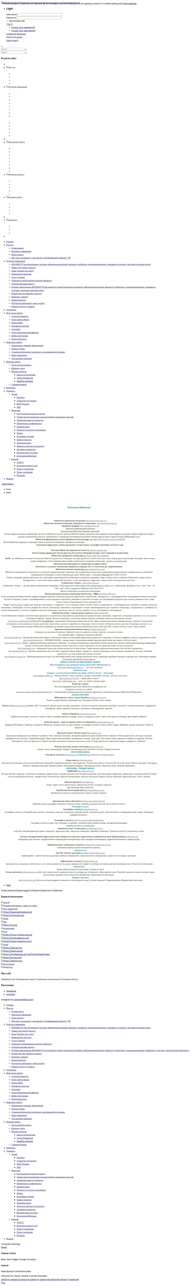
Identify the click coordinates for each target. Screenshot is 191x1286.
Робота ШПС (17, 155)
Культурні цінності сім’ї (27, 1225)
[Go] (26, 49)
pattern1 (5, 1279)
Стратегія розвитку (19, 148)
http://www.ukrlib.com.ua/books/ (96, 556)
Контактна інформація (21, 77)
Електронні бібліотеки (27, 1216)
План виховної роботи (21, 203)
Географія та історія (25, 1196)
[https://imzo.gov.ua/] (12, 915)
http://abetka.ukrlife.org (43, 676)
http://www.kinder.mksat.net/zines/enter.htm (34, 692)
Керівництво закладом (21, 103)
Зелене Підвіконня (25, 1138)
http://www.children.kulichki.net (70, 667)
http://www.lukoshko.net (33, 640)
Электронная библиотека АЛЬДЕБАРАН (25, 621)
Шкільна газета (18, 207)
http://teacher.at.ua (95, 747)
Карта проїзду (17, 80)
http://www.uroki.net (85, 771)
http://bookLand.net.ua (17, 651)
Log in (9, 24)
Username (11, 14)
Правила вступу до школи (23, 135)
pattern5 (44, 1279)
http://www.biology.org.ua (94, 790)
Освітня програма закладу (23, 112)
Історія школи (17, 73)
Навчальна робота (14, 177)
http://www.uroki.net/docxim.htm (92, 801)
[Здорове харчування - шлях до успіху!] (19, 905)
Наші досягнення (19, 190)
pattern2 (14, 1279)
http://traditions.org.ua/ (89, 526)
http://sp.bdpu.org (86, 782)
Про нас (9, 70)
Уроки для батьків (25, 1232)
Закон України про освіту (22, 99)
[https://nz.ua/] (9, 925)
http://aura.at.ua (70, 755)
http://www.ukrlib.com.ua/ (96, 521)
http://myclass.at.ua (84, 760)
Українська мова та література (30, 1180)
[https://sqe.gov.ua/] (11, 947)
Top (3, 1282)
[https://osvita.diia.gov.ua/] (15, 938)
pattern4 (34, 1279)
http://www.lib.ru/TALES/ (69, 678)
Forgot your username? (23, 30)
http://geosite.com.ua (88, 809)
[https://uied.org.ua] (11, 960)
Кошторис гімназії (19, 125)
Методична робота (14, 145)
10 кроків (21, 1235)
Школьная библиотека (116, 561)
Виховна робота (13, 200)
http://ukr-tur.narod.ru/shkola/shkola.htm (87, 820)
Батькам (15, 233)
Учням (14, 226)
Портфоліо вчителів (20, 158)
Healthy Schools (25, 1141)
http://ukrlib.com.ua (12, 643)
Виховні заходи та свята (27, 1212)
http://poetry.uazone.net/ (96, 550)
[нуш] (4, 931)
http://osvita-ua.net (19, 706)
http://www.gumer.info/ (99, 613)
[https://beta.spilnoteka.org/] (16, 912)
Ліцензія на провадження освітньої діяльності (31, 109)
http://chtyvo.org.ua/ (91, 583)
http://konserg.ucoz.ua (29, 872)
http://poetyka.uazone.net (15, 657)
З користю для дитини (26, 1160)
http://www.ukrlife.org (13, 637)
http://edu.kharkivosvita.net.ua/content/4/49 (107, 539)
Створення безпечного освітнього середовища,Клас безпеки (38, 187)
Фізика (20, 1193)
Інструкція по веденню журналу (31, 1173)
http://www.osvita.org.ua (104, 722)
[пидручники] (7, 964)
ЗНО (19, 1167)
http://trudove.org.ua (26, 880)
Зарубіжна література (26, 1209)
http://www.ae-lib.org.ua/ (107, 523)
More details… (130, 3)
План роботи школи (20, 151)
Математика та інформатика (29, 1183)
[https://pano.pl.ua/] (12, 951)
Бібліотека (10, 216)
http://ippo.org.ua (131, 837)
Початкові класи (24, 1203)
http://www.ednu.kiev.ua (86, 714)
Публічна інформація (15, 90)
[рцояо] (4, 918)
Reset (4, 1247)
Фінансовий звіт (18, 129)
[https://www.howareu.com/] (16, 941)
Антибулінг (11, 138)
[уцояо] (4, 944)
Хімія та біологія (24, 1199)
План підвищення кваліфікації (24, 164)
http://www (57, 681)
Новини (9, 236)
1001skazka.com (69, 681)
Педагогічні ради (19, 171)
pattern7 (64, 1279)
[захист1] (5, 902)
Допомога (10, 223)
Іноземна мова (23, 1186)
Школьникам (16, 605)
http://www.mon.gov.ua (96, 697)
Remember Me (17, 20)
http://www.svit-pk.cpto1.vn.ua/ (92, 853)
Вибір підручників (19, 168)
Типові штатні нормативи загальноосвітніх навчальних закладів (45, 1177)
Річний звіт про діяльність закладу (26, 122)
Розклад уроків (18, 184)
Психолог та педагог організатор (31, 1190)
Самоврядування (18, 213)
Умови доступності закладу (23, 96)
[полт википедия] (9, 908)
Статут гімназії (18, 106)
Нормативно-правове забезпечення (27, 181)
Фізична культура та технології (30, 1206)
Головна (10, 64)
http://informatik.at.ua (88, 861)
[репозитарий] (7, 928)
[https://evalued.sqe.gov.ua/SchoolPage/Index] (25, 954)
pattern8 (74, 1279)
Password (11, 17)
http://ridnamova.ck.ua (93, 828)
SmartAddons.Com (24, 999)
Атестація (15, 161)
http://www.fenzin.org (26, 648)
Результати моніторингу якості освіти (28, 132)
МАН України (23, 1164)
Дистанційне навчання (21, 194)
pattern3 (24, 1279)
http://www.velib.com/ (107, 594)
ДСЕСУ (20, 1222)
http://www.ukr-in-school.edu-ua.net (96, 845)
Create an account (16, 33)
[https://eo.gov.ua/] (11, 957)
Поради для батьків (25, 1229)
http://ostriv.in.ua (94, 733)
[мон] (4, 921)
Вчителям (15, 229)
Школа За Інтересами (26, 1134)
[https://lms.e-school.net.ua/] (16, 934)
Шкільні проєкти (19, 210)
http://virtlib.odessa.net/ (96, 629)
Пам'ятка (21, 1157)
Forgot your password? (23, 27)
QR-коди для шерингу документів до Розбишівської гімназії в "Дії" (41, 83)
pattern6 (54, 1279)
